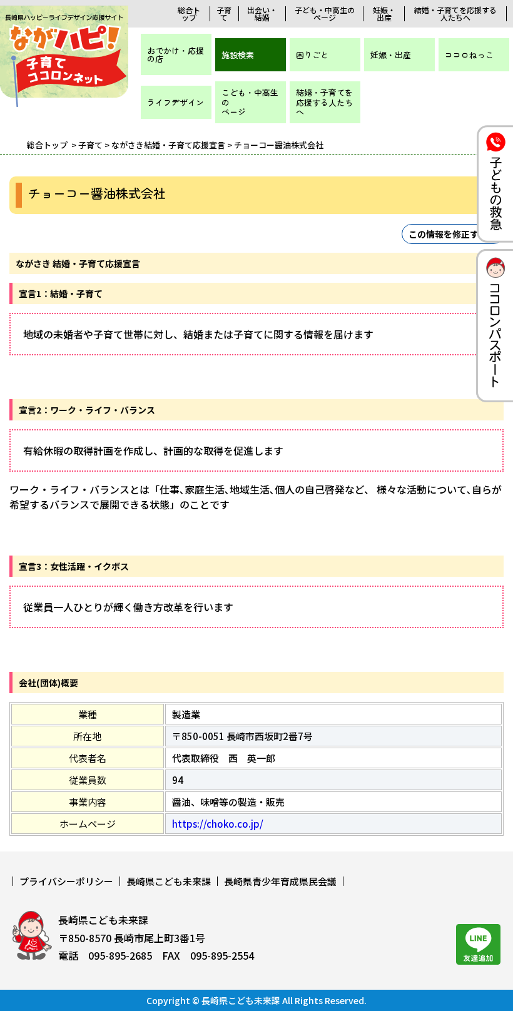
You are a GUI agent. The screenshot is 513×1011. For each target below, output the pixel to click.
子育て (223, 13)
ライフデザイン (175, 102)
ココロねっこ (469, 55)
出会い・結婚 (262, 13)
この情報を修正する (448, 234)
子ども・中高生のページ (325, 13)
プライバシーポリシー (66, 881)
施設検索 (237, 55)
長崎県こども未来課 (168, 881)
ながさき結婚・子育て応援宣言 (168, 145)
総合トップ (189, 13)
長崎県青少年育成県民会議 (280, 881)
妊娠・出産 (384, 13)
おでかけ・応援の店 (175, 54)
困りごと (312, 55)
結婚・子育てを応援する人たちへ (455, 13)
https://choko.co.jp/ (217, 823)
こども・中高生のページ (249, 102)
